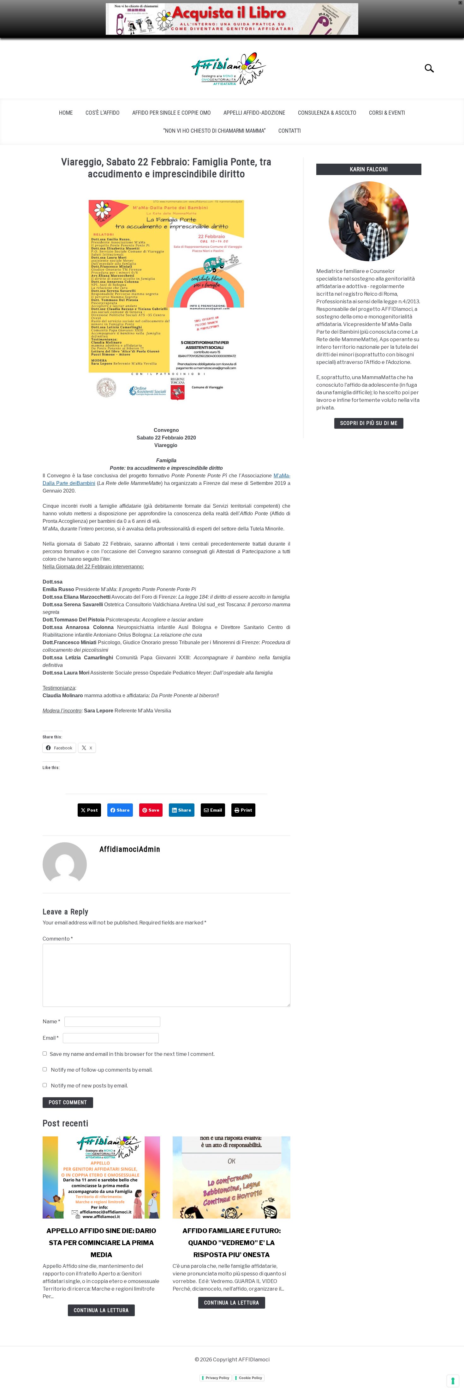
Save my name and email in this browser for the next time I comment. (132, 1054)
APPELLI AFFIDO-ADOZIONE (254, 112)
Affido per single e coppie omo (171, 112)
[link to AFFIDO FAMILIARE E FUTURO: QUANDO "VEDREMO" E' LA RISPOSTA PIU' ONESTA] (231, 1177)
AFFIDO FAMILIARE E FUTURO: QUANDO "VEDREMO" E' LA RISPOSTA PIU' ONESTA (231, 1243)
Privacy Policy (217, 1378)
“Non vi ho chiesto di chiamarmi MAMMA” (214, 130)
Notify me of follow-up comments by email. (101, 1070)
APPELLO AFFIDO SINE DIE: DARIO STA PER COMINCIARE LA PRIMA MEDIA (101, 1243)
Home (66, 112)
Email (51, 1038)
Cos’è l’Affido (103, 112)
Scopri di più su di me (368, 423)
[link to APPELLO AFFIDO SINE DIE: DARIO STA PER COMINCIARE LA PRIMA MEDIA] (101, 1177)
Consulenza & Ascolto (327, 112)
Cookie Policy (250, 1378)
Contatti (289, 130)
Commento (58, 939)
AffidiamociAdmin (129, 849)
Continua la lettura (101, 1310)
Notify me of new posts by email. (89, 1086)
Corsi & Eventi (387, 112)
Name (51, 1022)
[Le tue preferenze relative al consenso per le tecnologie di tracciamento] (453, 1381)
